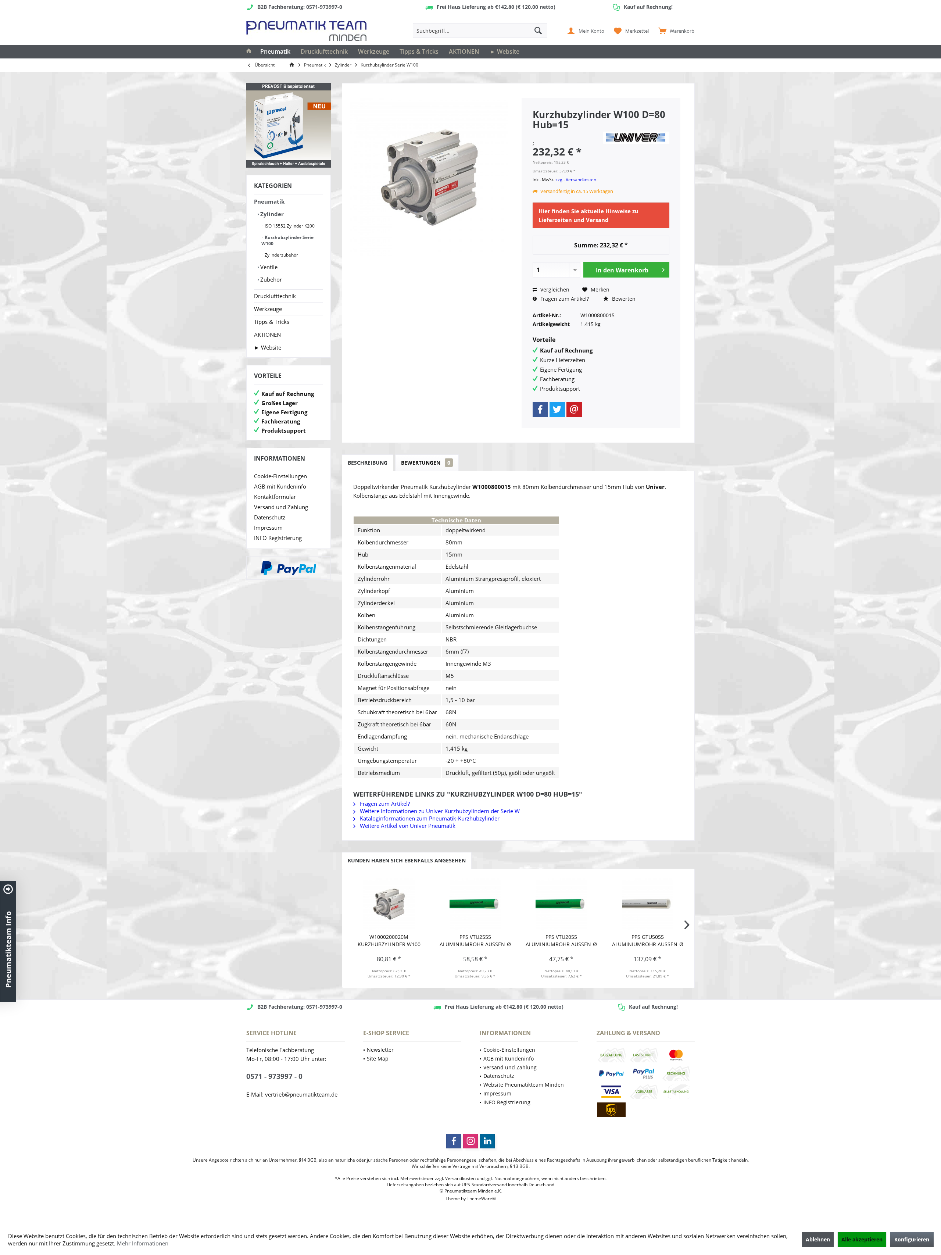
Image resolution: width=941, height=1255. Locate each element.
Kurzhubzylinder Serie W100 (287, 240)
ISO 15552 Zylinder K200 (289, 226)
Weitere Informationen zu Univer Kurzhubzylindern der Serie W (439, 811)
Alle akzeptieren (862, 1239)
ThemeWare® (481, 1198)
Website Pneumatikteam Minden (523, 1084)
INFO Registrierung (278, 537)
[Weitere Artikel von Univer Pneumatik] (636, 138)
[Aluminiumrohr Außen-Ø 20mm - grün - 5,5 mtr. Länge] (561, 904)
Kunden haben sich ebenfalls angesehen (407, 860)
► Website (267, 347)
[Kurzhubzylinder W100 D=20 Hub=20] (389, 904)
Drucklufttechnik (275, 296)
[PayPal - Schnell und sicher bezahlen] (288, 568)
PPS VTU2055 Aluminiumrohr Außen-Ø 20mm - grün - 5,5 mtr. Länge (561, 940)
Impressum (268, 527)
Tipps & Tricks (271, 321)
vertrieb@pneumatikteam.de (301, 1094)
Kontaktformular (275, 496)
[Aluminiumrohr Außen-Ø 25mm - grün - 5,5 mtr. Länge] (475, 904)
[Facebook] (540, 409)
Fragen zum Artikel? (564, 298)
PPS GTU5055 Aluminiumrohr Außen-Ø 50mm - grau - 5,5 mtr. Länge (647, 940)
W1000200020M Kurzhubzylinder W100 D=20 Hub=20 (389, 940)
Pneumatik (269, 201)
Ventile (268, 267)
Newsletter (380, 1049)
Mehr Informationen (142, 1243)
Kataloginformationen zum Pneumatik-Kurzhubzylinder (429, 818)
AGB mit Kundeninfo (280, 486)
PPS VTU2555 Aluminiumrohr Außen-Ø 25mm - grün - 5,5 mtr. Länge (475, 940)
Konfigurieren (911, 1239)
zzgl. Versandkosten (575, 179)
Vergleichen (554, 289)
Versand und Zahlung (281, 507)
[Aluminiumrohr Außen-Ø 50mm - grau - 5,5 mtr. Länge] (648, 904)
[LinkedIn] (487, 1141)
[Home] (249, 51)
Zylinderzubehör (281, 255)
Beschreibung (367, 462)
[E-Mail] (574, 409)
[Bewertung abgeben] (567, 134)
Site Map (378, 1058)
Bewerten (623, 298)
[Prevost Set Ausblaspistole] (288, 125)
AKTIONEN (267, 334)
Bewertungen (425, 462)
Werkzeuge (268, 308)
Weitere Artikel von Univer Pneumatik (406, 825)
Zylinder (271, 214)
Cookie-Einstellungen (280, 476)
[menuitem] (675, 30)
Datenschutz (269, 517)
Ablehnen (818, 1239)
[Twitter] (557, 409)
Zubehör (270, 279)
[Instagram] (470, 1141)
